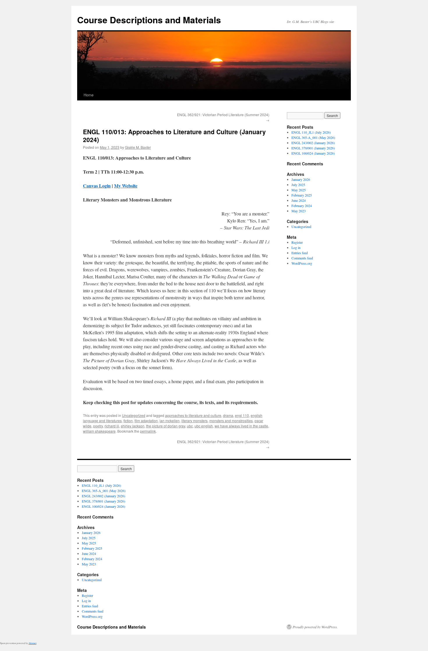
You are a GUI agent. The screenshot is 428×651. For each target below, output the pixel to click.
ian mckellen (170, 420)
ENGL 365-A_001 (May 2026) (313, 137)
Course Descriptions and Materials (149, 19)
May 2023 (298, 210)
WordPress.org (301, 263)
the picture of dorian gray (165, 425)
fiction (128, 420)
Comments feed (302, 258)
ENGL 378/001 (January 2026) (313, 148)
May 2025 (298, 189)
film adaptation (146, 420)
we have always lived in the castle (241, 425)
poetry (98, 425)
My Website (125, 185)
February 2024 (301, 205)
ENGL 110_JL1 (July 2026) (311, 132)
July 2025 (298, 184)
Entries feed (299, 252)
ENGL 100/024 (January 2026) (313, 153)
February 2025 (301, 195)
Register (297, 242)
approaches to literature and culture (193, 415)
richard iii (112, 425)
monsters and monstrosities (231, 420)
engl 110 (242, 415)
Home (88, 95)
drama (228, 415)
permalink (148, 431)
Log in (295, 247)
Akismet (32, 643)
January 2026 (300, 179)
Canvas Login (97, 185)
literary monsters (194, 420)
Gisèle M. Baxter (138, 147)
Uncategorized (133, 415)
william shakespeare (99, 431)
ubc (190, 425)
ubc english (203, 425)
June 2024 (298, 200)
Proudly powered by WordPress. (315, 627)
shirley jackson (132, 425)
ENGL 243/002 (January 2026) (313, 142)
